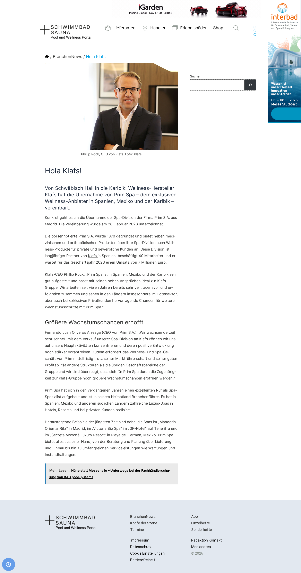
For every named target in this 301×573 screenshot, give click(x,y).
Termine (137, 529)
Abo (194, 516)
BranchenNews (67, 56)
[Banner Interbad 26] (284, 61)
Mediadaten (201, 547)
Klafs (93, 256)
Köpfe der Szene (143, 523)
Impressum (139, 540)
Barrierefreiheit (142, 560)
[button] (236, 28)
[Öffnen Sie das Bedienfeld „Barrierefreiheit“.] (8, 564)
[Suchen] (250, 84)
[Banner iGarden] (186, 9)
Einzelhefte (200, 523)
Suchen (195, 76)
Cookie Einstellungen (147, 553)
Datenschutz (141, 547)
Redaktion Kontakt (206, 540)
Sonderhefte (201, 529)
